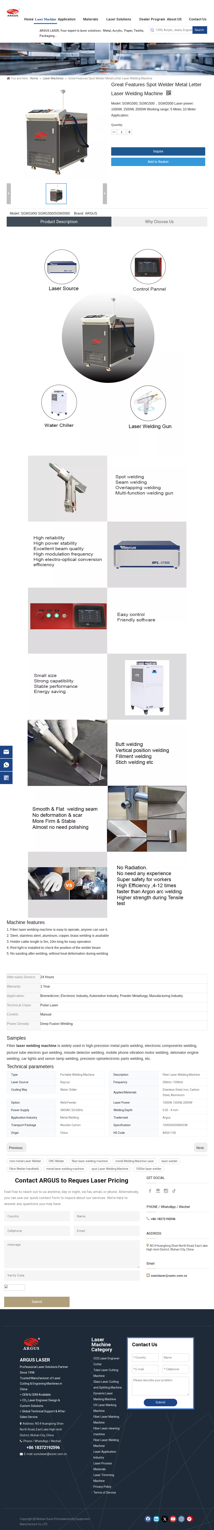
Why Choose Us (159, 221)
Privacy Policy (102, 1486)
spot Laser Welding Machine (110, 1168)
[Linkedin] (156, 1519)
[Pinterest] (189, 1519)
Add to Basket (158, 162)
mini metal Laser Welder (25, 1161)
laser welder (170, 1161)
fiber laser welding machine (90, 1161)
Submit (37, 1302)
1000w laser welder (149, 1168)
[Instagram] (166, 1191)
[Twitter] (164, 1519)
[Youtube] (158, 1191)
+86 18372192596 (42, 1447)
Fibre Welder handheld (24, 1168)
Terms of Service (104, 1492)
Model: (15, 213)
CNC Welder (56, 1161)
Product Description (59, 221)
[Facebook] (150, 1191)
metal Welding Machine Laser (134, 1161)
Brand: (79, 213)
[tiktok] (174, 1191)
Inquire (158, 151)
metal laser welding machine (65, 1168)
